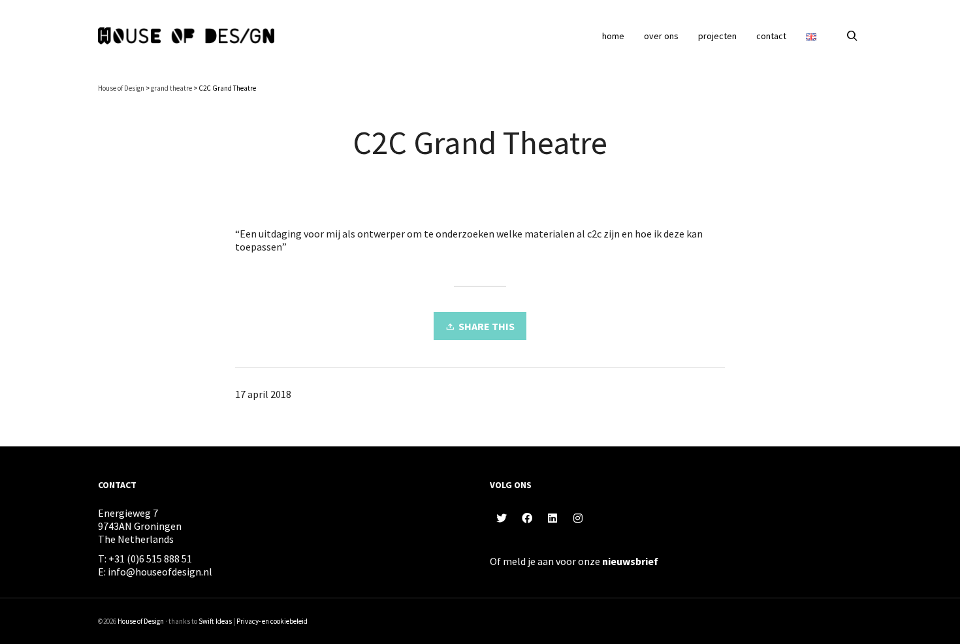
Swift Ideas (215, 621)
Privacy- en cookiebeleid (272, 621)
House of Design (141, 621)
